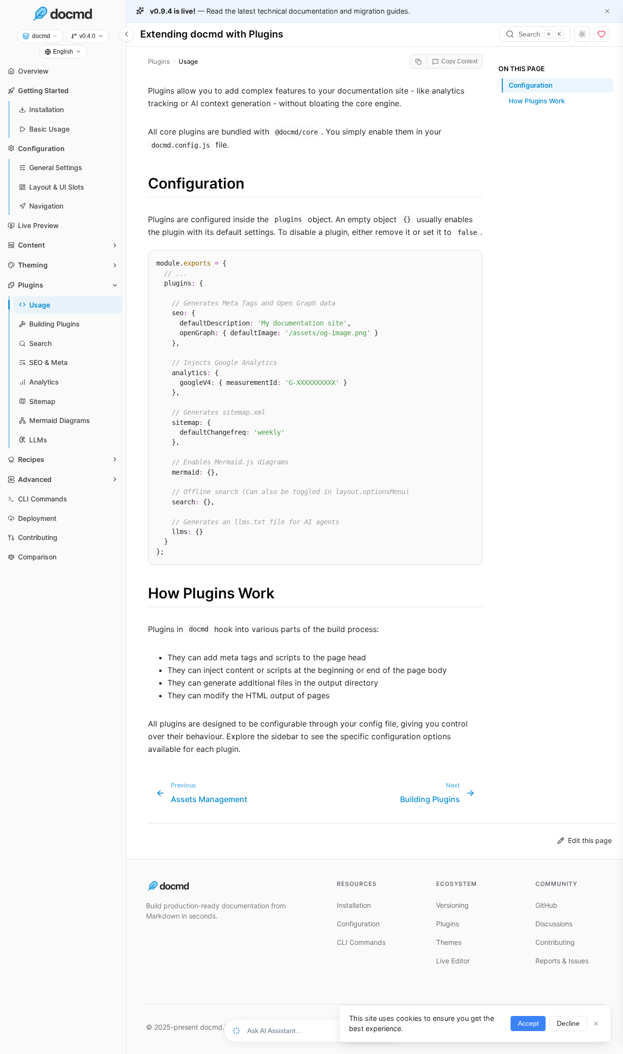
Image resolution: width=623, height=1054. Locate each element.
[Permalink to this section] (138, 184)
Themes (448, 942)
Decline (568, 1023)
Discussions (553, 924)
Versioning (452, 905)
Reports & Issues (561, 961)
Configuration (530, 85)
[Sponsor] (601, 34)
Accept (528, 1023)
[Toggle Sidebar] (126, 34)
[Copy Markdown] (418, 61)
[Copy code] (471, 260)
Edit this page (590, 840)
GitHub (546, 905)
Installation (354, 905)
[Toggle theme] (582, 34)
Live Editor (453, 961)
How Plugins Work (537, 101)
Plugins (447, 924)
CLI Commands (361, 942)
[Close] (607, 11)
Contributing (555, 942)
